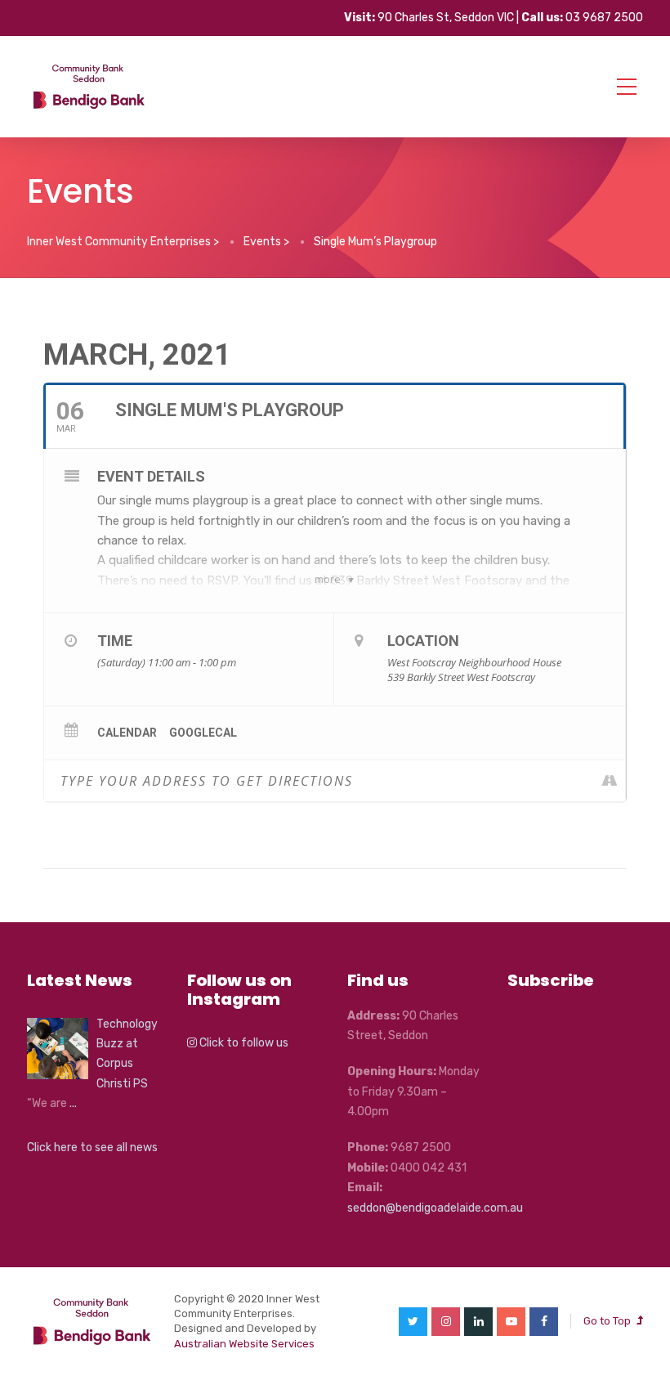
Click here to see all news (92, 1147)
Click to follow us (242, 1043)
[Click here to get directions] (612, 780)
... (73, 1103)
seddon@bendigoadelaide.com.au (435, 1208)
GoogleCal (203, 732)
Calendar (127, 732)
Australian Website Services (244, 1344)
